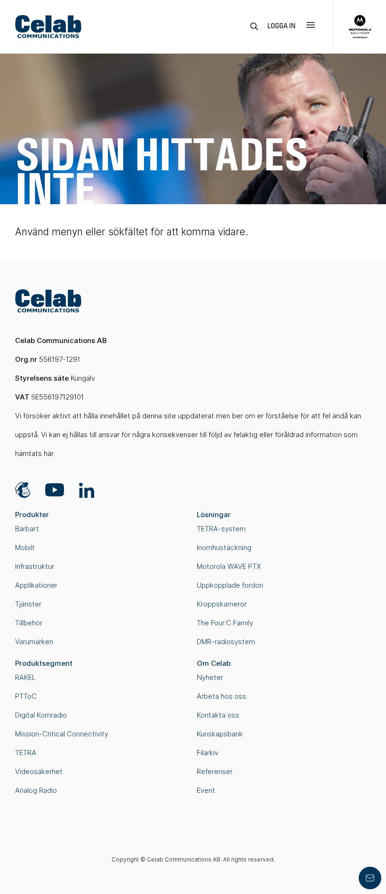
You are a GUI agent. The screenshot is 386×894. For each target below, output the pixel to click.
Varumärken (34, 641)
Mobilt (25, 547)
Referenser (215, 771)
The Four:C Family (225, 622)
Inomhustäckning (224, 547)
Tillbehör (28, 622)
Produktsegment (43, 663)
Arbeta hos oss (221, 696)
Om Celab (214, 663)
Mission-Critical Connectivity (61, 733)
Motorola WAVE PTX (229, 566)
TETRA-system (221, 528)
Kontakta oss (218, 714)
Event (206, 790)
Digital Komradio (41, 714)
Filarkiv (207, 752)
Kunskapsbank (220, 733)
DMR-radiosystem (226, 641)
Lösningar (214, 514)
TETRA (25, 752)
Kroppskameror (222, 603)
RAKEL (25, 677)
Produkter (32, 514)
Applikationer (36, 585)
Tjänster (28, 603)
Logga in (281, 26)
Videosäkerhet (39, 771)
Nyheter (210, 677)
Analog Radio (36, 790)
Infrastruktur (34, 566)
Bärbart (27, 528)
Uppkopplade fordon (230, 585)
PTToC (26, 696)
